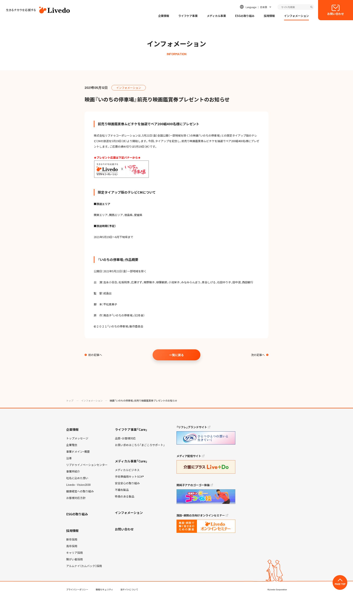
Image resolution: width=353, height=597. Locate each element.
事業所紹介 (73, 471)
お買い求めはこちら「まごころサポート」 (140, 445)
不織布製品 (122, 490)
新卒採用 (71, 539)
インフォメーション (296, 16)
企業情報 (163, 16)
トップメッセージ (77, 438)
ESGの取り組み (244, 16)
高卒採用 (71, 546)
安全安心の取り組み (127, 483)
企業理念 (71, 445)
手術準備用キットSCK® (129, 477)
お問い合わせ (335, 14)
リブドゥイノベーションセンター (87, 465)
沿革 (69, 458)
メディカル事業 (216, 16)
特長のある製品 (124, 496)
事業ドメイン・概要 (78, 452)
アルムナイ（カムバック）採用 (84, 566)
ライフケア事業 (188, 16)
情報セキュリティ (104, 589)
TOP (340, 582)
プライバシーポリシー (77, 589)
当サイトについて (129, 589)
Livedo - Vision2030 (78, 485)
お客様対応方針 (75, 498)
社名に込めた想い (77, 478)
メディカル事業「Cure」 (131, 461)
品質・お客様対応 (125, 438)
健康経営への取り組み (80, 491)
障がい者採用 (74, 559)
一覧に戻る (176, 355)
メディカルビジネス (127, 470)
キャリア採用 (74, 553)
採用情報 (269, 16)
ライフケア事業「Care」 (131, 429)
